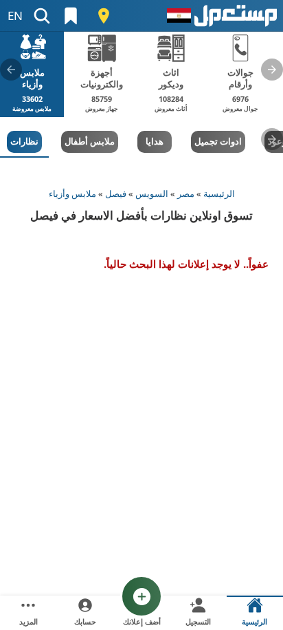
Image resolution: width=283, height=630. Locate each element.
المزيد (28, 621)
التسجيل (198, 621)
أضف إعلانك (142, 621)
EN (15, 15)
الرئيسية (219, 193)
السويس (151, 193)
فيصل (115, 193)
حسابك (85, 621)
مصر (185, 193)
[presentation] (272, 70)
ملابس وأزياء (72, 193)
